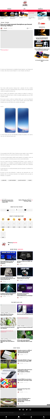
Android (2, 325)
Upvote (7, 210)
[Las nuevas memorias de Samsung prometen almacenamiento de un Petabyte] (25, 288)
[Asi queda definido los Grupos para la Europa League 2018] (8, 364)
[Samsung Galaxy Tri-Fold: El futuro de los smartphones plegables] (8, 255)
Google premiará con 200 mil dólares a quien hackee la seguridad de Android (25, 351)
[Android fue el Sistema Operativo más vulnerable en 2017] (8, 334)
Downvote (25, 210)
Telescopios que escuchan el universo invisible (32, 18)
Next (49, 16)
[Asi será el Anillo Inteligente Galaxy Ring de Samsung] (25, 271)
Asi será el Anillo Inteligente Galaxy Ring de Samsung (23, 278)
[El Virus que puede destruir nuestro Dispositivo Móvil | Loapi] (25, 334)
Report (30, 180)
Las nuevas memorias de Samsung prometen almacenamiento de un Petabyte (24, 294)
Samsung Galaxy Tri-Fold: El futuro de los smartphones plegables (7, 262)
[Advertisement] (16, 79)
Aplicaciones (23, 338)
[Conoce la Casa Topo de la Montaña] (8, 393)
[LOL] (4, 379)
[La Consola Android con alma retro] (23, 14)
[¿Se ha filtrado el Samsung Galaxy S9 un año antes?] (8, 308)
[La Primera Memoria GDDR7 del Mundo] (25, 255)
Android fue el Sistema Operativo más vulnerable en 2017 (7, 341)
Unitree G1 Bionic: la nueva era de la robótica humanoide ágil (14, 18)
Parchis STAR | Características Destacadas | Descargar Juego (25, 380)
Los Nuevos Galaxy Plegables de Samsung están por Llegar (8, 294)
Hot (2, 379)
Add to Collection (22, 180)
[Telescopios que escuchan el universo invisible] (33, 14)
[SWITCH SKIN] (47, 11)
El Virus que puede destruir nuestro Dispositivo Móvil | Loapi (24, 341)
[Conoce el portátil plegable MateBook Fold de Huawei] (4, 14)
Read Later (4, 180)
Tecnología (6, 312)
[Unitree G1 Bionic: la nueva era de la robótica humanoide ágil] (14, 14)
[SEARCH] (45, 11)
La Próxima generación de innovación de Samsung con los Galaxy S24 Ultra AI (7, 278)
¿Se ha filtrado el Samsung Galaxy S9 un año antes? (6, 315)
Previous (0, 16)
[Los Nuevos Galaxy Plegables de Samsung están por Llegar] (8, 288)
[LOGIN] (49, 11)
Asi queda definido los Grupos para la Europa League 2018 (25, 361)
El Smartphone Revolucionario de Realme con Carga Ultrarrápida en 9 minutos (25, 370)
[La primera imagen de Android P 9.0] (25, 321)
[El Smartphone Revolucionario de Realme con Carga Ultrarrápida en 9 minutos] (8, 373)
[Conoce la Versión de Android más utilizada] (8, 321)
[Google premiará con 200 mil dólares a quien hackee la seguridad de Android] (8, 354)
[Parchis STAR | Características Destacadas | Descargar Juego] (8, 383)
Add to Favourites (13, 180)
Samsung (20, 249)
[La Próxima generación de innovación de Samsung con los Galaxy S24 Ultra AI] (8, 271)
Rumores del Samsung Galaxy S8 (25, 314)
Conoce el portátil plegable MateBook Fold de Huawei (4, 18)
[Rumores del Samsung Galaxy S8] (25, 308)
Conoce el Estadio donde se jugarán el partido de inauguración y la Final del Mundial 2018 (24, 400)
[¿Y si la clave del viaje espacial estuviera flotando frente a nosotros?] (42, 14)
